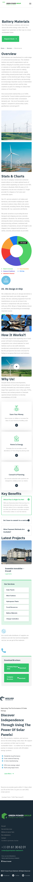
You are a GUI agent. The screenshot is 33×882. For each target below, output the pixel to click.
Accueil (3, 826)
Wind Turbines (11, 596)
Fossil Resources (12, 607)
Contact (3, 838)
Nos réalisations (6, 835)
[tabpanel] (16, 299)
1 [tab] (3, 314)
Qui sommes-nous (6, 829)
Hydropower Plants (12, 601)
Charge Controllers (12, 619)
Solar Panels (10, 590)
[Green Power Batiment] (11, 3)
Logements (8, 574)
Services (9, 48)
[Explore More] (16, 425)
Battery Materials (11, 613)
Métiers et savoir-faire (7, 832)
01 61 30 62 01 (13, 847)
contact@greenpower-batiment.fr (12, 850)
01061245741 (5, 655)
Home (2, 48)
